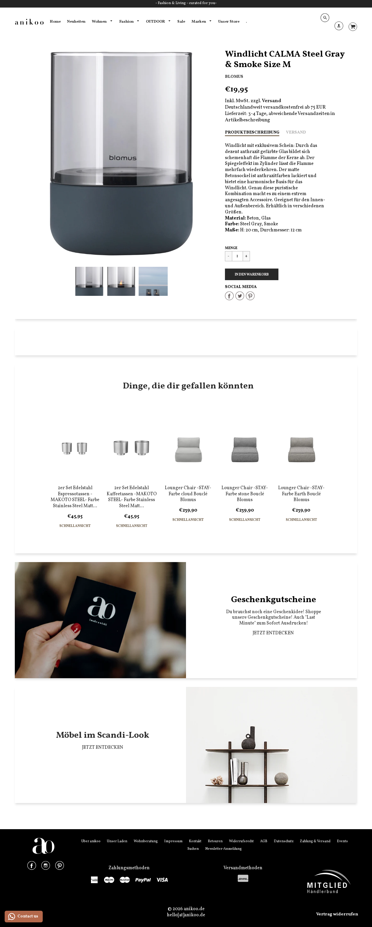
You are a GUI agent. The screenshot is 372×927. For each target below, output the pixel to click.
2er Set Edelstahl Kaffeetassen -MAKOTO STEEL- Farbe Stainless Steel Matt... (132, 497)
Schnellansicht (75, 526)
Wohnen (100, 21)
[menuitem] (55, 22)
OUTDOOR (156, 21)
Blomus (234, 77)
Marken (199, 21)
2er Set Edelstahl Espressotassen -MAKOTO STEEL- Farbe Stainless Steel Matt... (75, 497)
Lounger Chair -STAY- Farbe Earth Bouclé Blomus (301, 494)
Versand (296, 132)
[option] (121, 153)
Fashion (127, 21)
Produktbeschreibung (252, 132)
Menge (231, 248)
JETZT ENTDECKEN (274, 633)
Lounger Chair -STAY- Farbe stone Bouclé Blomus (244, 494)
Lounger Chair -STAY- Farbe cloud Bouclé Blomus (188, 494)
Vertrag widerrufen (337, 914)
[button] (251, 274)
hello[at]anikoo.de (186, 915)
